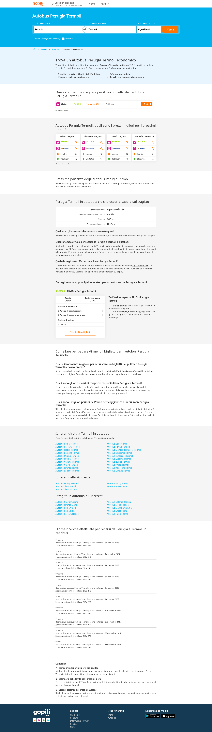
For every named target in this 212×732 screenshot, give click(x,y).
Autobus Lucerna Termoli (119, 458)
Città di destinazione (96, 23)
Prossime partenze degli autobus (74, 77)
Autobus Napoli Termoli (67, 449)
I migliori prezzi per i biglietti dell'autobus (79, 74)
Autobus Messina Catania (119, 507)
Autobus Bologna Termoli (68, 452)
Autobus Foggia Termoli (67, 458)
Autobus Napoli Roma (117, 513)
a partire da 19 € (140, 265)
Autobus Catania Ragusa (119, 502)
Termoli (98, 438)
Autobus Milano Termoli (67, 455)
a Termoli (55, 49)
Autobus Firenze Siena (66, 504)
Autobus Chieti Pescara (67, 502)
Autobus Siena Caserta (66, 489)
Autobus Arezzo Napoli (118, 486)
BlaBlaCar (69, 39)
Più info (145, 104)
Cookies (73, 723)
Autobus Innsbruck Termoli (120, 455)
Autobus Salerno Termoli (67, 470)
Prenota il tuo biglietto (80, 332)
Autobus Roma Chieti (66, 507)
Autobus (44, 49)
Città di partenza (42, 23)
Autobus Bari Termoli (117, 443)
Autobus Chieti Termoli (67, 464)
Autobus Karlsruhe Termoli (120, 467)
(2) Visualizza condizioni (64, 164)
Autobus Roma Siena (66, 510)
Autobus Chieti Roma (117, 510)
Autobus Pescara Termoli (68, 446)
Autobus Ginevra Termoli (119, 470)
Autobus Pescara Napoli (67, 513)
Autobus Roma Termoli (67, 443)
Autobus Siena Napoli (66, 486)
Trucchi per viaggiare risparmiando (127, 77)
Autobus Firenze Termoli (67, 467)
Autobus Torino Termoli (118, 446)
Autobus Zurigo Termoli (118, 461)
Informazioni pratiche (120, 74)
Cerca (170, 29)
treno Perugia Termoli (116, 393)
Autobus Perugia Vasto (118, 483)
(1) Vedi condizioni (62, 110)
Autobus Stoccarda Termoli (120, 452)
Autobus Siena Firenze (118, 504)
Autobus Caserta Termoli (67, 461)
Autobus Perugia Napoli (67, 483)
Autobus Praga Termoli (118, 464)
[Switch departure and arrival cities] (84, 29)
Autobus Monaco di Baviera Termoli (124, 449)
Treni (110, 714)
